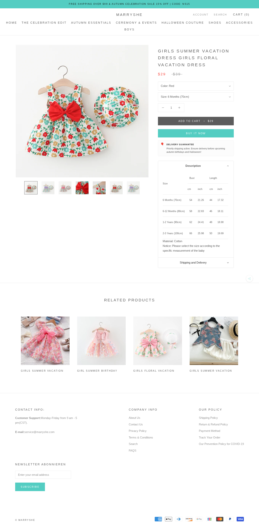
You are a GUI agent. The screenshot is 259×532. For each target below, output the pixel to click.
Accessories (239, 22)
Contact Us (136, 424)
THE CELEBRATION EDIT (44, 22)
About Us (134, 417)
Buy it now (196, 133)
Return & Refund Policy (213, 424)
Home (11, 22)
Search (220, 14)
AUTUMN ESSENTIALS (91, 22)
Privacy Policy (138, 430)
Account (200, 14)
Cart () (241, 14)
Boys (129, 29)
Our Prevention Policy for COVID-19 (221, 443)
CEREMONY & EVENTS (136, 22)
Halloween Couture (183, 22)
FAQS (132, 450)
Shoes (215, 22)
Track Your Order (209, 437)
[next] (247, 343)
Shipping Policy (208, 417)
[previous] (12, 343)
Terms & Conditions (141, 437)
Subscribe (30, 486)
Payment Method (209, 430)
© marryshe (25, 520)
